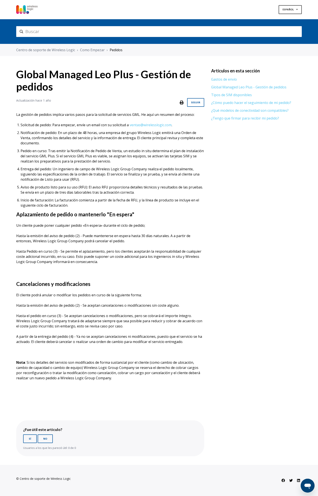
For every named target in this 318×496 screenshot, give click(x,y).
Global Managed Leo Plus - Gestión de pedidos (248, 87)
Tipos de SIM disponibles (231, 95)
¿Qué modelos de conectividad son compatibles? (250, 110)
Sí (30, 438)
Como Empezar (92, 50)
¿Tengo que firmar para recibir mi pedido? (245, 118)
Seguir (195, 102)
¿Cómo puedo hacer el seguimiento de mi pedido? (251, 102)
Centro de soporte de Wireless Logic (45, 50)
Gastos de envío (224, 79)
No (45, 438)
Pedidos (116, 50)
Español (288, 9)
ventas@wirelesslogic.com (151, 125)
